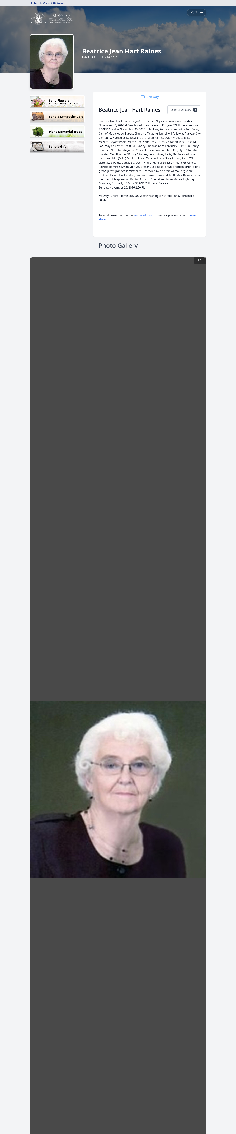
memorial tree (142, 215)
